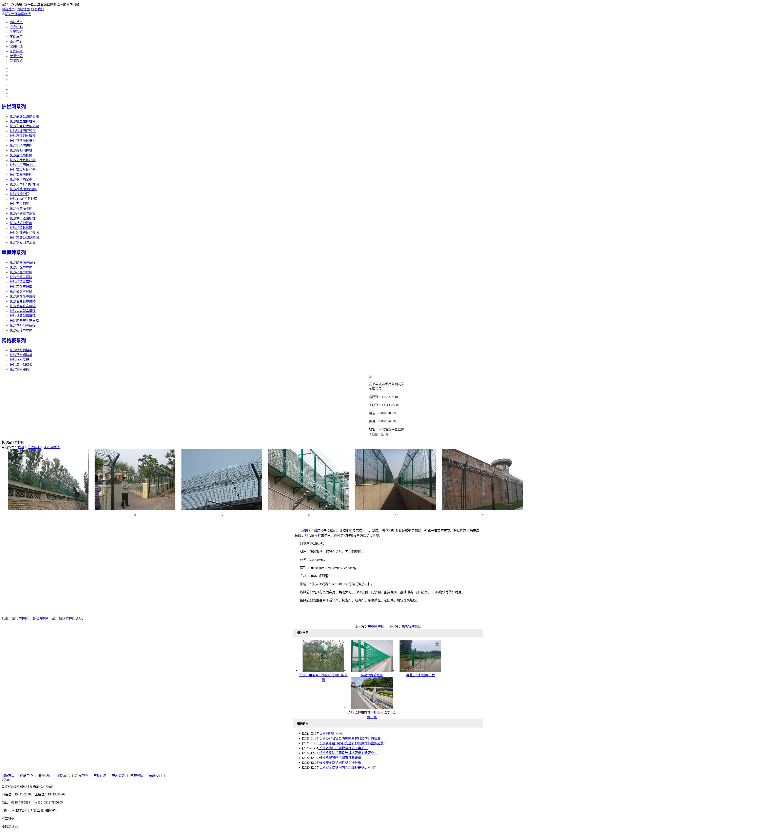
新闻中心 (16, 41)
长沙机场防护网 (21, 145)
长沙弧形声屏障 (21, 330)
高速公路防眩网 (372, 675)
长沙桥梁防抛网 (21, 228)
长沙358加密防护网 (23, 199)
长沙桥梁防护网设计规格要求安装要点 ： (348, 753)
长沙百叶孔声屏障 (23, 301)
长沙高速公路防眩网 (24, 237)
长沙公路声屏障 (21, 291)
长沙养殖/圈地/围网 (23, 189)
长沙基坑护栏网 (21, 223)
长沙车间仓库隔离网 (24, 126)
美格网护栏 (376, 626)
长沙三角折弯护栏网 (24, 184)
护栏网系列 (14, 106)
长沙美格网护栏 (21, 150)
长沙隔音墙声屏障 (23, 262)
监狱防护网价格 (70, 618)
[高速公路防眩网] (372, 670)
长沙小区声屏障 (21, 272)
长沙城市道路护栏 (23, 218)
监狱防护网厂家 (43, 618)
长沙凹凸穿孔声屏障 (24, 320)
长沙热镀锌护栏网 (23, 160)
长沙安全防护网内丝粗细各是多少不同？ (348, 767)
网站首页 (8, 9)
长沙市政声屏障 (21, 277)
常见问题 (16, 46)
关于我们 (16, 32)
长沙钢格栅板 (19, 369)
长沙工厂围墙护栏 (23, 165)
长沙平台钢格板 (21, 355)
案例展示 (16, 36)
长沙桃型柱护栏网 (23, 121)
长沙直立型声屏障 (23, 311)
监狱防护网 (309, 530)
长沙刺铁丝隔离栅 (23, 213)
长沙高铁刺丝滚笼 (23, 136)
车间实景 (16, 51)
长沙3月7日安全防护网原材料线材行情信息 (350, 738)
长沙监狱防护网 (21, 155)
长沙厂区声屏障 (21, 267)
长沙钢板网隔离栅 (23, 242)
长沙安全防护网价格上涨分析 (340, 762)
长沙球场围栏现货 (23, 131)
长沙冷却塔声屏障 (23, 296)
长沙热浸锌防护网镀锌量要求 (340, 757)
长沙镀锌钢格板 (21, 350)
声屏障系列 (14, 252)
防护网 (311, 600)
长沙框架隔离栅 (21, 179)
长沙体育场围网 (21, 208)
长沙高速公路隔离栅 (24, 116)
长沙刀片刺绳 (19, 203)
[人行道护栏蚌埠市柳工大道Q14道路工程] (372, 707)
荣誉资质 (16, 56)
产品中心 (16, 27)
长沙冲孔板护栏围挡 (24, 233)
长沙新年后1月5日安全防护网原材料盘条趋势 (351, 743)
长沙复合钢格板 (21, 364)
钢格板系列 (14, 340)
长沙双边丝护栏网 (23, 169)
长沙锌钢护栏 (19, 194)
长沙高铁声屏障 (21, 286)
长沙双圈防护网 (21, 174)
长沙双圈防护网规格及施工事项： (343, 748)
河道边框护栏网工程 (420, 675)
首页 (21, 447)
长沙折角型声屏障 (23, 316)
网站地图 (23, 9)
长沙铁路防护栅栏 (23, 140)
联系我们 (37, 9)
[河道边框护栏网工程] (420, 670)
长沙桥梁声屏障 (21, 282)
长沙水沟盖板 (19, 360)
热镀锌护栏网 (411, 626)
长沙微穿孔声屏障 (23, 306)
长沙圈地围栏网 (330, 733)
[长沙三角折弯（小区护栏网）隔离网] (323, 670)
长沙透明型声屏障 (23, 325)
